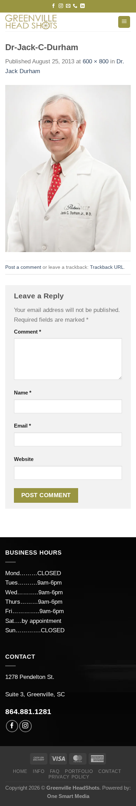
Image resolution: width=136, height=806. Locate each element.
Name (22, 393)
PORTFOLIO (79, 771)
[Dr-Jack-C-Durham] (68, 168)
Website (23, 459)
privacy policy (69, 777)
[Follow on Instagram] (61, 6)
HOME (20, 771)
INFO (39, 771)
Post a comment (23, 267)
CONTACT (109, 771)
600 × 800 (95, 61)
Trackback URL (107, 267)
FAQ (55, 771)
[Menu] (124, 22)
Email (22, 426)
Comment (27, 332)
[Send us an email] (68, 6)
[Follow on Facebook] (53, 6)
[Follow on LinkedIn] (82, 6)
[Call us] (75, 6)
